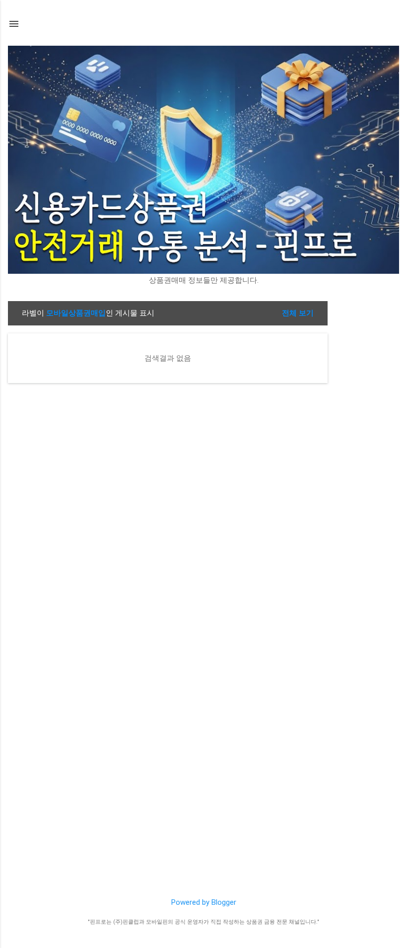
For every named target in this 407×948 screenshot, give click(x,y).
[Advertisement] (367, 450)
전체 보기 (298, 313)
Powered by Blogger (203, 902)
